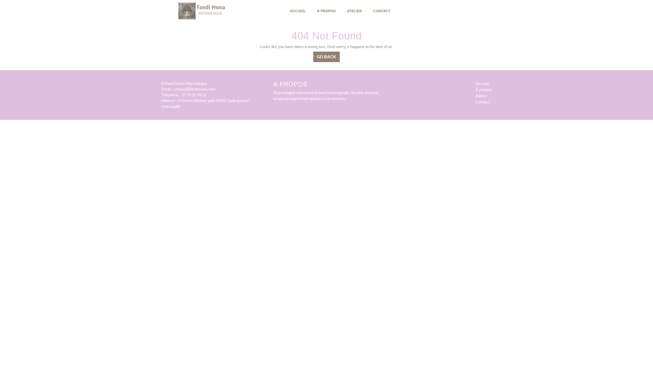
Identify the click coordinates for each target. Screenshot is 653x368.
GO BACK (328, 58)
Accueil (298, 11)
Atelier (354, 11)
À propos (326, 11)
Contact (382, 11)
